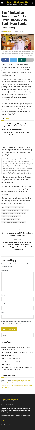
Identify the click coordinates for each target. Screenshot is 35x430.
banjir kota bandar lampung (14, 207)
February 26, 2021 (19, 31)
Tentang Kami (26, 415)
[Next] (19, 140)
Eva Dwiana (24, 210)
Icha (2, 385)
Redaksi (18, 415)
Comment (5, 270)
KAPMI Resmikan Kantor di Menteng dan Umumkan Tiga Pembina (15, 134)
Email (3, 304)
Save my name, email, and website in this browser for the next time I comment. (17, 323)
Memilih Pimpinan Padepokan (11, 129)
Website (4, 313)
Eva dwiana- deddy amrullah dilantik (13, 213)
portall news (7, 31)
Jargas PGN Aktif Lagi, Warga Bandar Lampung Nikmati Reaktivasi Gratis (14, 125)
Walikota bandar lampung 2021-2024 (13, 222)
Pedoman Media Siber (7, 415)
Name (4, 295)
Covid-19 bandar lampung (10, 210)
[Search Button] (32, 335)
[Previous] (15, 140)
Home (3, 9)
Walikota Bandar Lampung (10, 219)
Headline (8, 9)
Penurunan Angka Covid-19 (11, 216)
